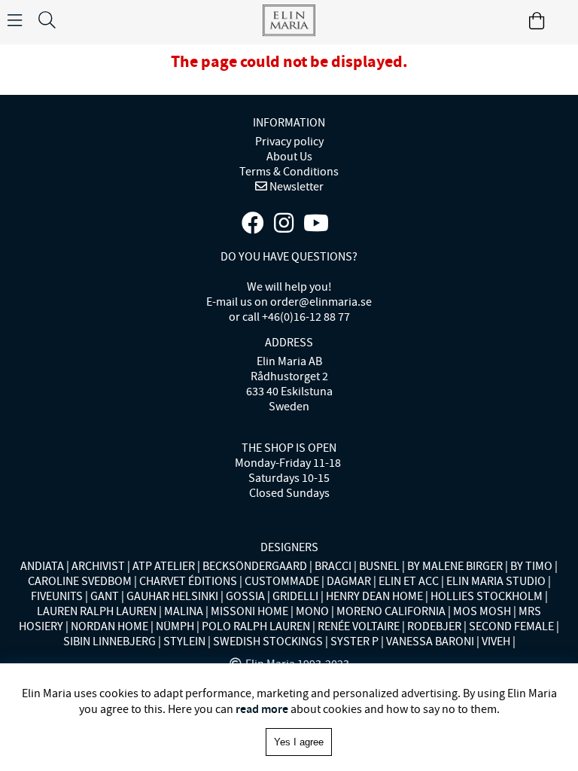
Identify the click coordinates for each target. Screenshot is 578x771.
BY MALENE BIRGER (455, 566)
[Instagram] (284, 223)
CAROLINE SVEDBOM (80, 581)
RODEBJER (434, 626)
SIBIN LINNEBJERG (109, 641)
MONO (312, 611)
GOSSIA (245, 596)
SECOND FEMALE (511, 626)
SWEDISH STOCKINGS (268, 641)
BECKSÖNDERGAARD (254, 566)
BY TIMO (531, 566)
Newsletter (295, 186)
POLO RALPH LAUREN (256, 626)
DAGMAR (349, 581)
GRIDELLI (295, 596)
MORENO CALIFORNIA (391, 611)
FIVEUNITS (57, 596)
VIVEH (496, 641)
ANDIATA (42, 566)
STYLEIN (184, 641)
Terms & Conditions (289, 171)
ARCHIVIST (98, 566)
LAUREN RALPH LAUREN (97, 611)
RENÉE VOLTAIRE (359, 626)
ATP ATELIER (163, 566)
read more (262, 709)
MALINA (183, 611)
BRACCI (333, 566)
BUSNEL (379, 566)
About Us (289, 156)
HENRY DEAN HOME (374, 596)
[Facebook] (253, 223)
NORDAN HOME (109, 626)
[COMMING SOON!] (316, 223)
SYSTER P (354, 641)
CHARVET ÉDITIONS (188, 581)
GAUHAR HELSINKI (172, 596)
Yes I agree (299, 742)
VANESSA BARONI (430, 641)
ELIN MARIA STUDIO (496, 581)
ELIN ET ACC (409, 581)
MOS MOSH (482, 611)
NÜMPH (175, 626)
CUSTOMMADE (282, 581)
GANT (104, 596)
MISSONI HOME (249, 611)
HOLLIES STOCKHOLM (486, 596)
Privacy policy (289, 141)
